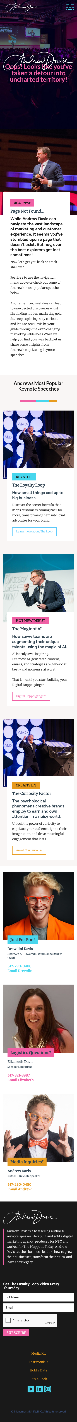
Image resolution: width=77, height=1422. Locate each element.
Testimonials (38, 1362)
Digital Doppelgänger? (31, 696)
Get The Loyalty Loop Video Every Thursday (31, 1286)
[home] (22, 7)
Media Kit (38, 1353)
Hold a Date (38, 1370)
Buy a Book (38, 1379)
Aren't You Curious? (29, 850)
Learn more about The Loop (34, 531)
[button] (70, 7)
